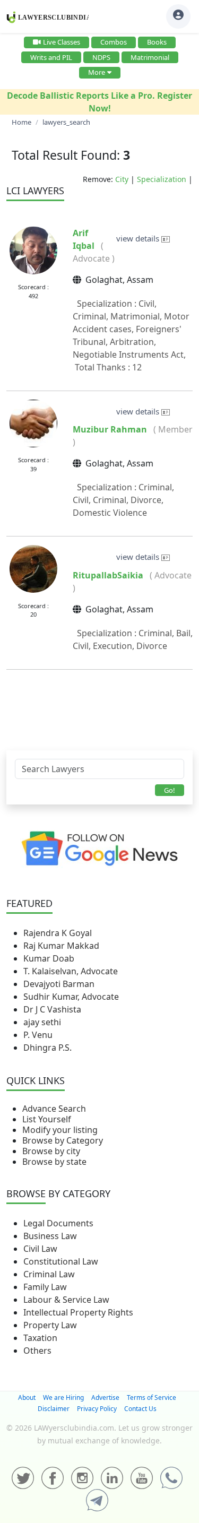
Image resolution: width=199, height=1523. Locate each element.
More (96, 72)
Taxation (40, 1338)
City (121, 179)
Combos (113, 42)
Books (157, 42)
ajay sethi (42, 1022)
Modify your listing (60, 1130)
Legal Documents (58, 1223)
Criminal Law (49, 1274)
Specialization (161, 179)
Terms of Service (151, 1397)
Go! (169, 790)
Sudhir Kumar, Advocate (71, 996)
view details (138, 238)
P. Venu (38, 1035)
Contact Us (140, 1408)
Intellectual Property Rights (78, 1312)
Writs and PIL (51, 57)
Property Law (50, 1325)
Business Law (50, 1236)
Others (37, 1350)
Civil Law (40, 1248)
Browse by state (54, 1161)
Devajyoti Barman (58, 984)
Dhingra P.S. (47, 1047)
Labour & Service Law (66, 1299)
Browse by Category (62, 1140)
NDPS (101, 57)
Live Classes (61, 42)
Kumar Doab (48, 958)
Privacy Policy (97, 1408)
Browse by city (51, 1151)
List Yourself (46, 1119)
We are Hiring (63, 1397)
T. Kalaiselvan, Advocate (70, 971)
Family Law (45, 1287)
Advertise (105, 1397)
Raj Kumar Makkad (61, 945)
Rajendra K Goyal (57, 933)
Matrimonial (150, 57)
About (27, 1397)
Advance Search (54, 1108)
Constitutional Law (60, 1261)
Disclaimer (54, 1408)
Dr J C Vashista (52, 1009)
